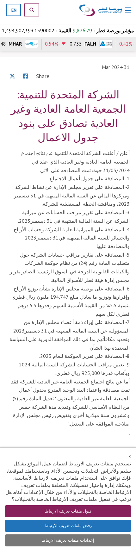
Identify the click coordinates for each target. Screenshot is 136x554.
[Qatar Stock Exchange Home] (101, 10)
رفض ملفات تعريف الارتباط (68, 525)
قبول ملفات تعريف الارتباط (68, 511)
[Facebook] (25, 76)
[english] (14, 10)
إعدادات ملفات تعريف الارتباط (68, 540)
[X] (12, 76)
